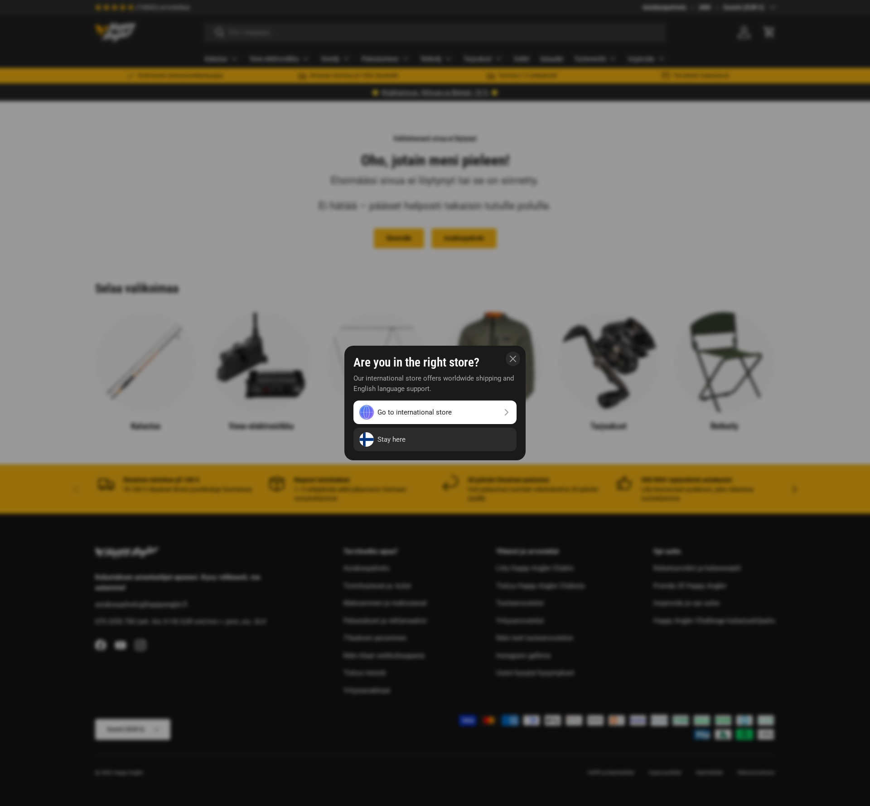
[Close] (513, 359)
